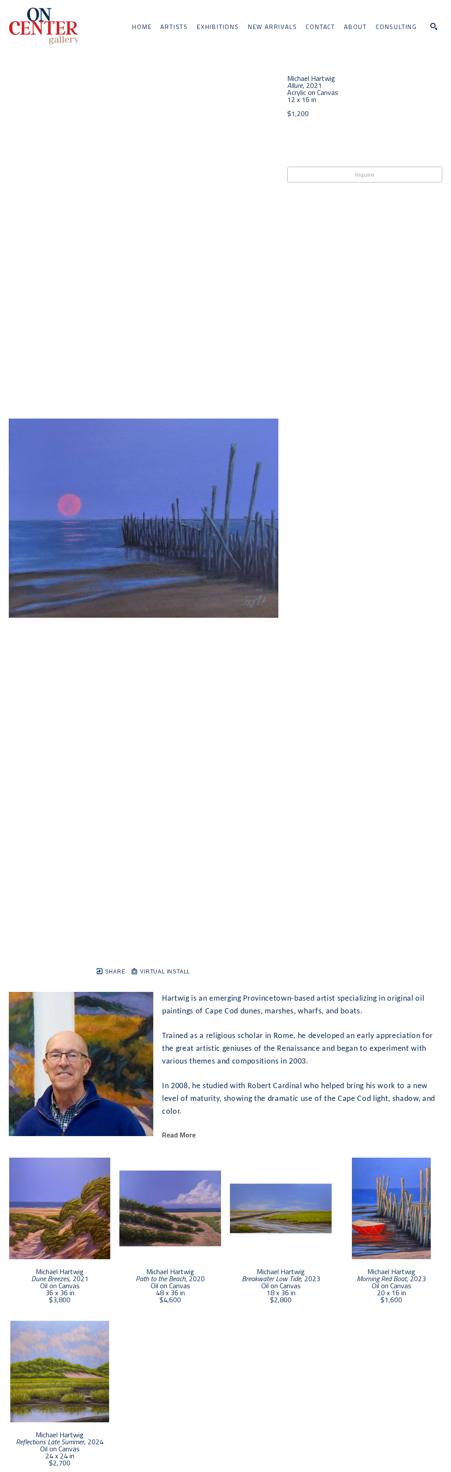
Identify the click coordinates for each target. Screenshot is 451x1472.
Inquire (364, 174)
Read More (179, 1135)
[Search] (433, 26)
